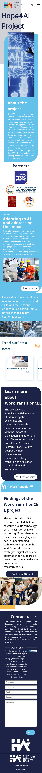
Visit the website (25, 477)
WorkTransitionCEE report (22, 574)
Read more (29, 372)
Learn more (30, 288)
